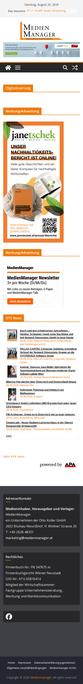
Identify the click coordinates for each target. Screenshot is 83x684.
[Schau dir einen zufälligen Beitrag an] (75, 67)
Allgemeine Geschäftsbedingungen (27, 668)
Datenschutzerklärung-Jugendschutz (54, 662)
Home (11, 662)
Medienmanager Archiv (63, 668)
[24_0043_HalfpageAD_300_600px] (33, 124)
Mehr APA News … (15, 456)
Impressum (24, 662)
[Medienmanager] (8, 67)
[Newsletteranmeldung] (33, 265)
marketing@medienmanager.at (29, 538)
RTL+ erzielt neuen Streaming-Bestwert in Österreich (46, 13)
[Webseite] (41, 45)
